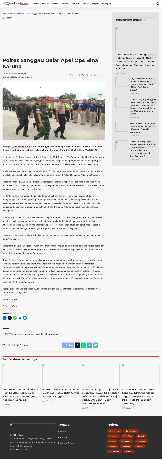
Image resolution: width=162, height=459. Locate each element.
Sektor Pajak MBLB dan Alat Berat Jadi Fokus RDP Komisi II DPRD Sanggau (60, 393)
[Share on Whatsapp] (87, 75)
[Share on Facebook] (79, 75)
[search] (157, 4)
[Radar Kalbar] (16, 4)
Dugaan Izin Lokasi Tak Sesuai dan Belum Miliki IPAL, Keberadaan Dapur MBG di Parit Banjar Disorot (142, 84)
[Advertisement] (54, 38)
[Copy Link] (99, 75)
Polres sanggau (51, 334)
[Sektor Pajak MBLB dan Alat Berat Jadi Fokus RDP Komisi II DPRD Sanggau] (61, 375)
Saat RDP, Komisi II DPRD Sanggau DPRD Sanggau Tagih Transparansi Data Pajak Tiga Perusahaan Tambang (138, 396)
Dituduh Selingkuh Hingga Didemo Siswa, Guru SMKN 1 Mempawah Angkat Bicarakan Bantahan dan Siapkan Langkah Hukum (135, 61)
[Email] (95, 75)
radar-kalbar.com (21, 146)
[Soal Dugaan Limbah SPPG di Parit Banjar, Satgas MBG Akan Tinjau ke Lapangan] (121, 127)
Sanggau (8, 18)
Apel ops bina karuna (24, 334)
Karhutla (39, 334)
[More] (103, 75)
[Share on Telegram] (91, 75)
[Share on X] (83, 75)
